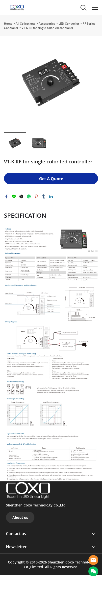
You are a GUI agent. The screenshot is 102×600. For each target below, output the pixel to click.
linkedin (51, 196)
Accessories (47, 23)
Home (8, 23)
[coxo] (93, 560)
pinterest (36, 196)
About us (20, 517)
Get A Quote (51, 178)
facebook (6, 196)
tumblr (43, 196)
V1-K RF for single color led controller (47, 28)
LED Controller (68, 23)
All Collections (25, 23)
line (13, 196)
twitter (21, 196)
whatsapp (28, 196)
